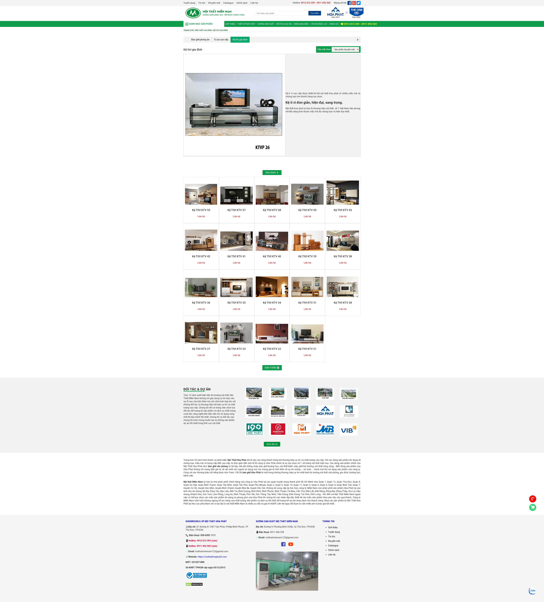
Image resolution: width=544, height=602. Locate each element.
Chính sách (241, 3)
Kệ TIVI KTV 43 (343, 210)
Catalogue (228, 3)
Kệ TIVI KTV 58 (272, 210)
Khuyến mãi (214, 3)
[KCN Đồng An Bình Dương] (301, 398)
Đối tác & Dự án (284, 24)
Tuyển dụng (189, 3)
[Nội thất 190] (254, 434)
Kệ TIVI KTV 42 (201, 256)
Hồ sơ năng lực (319, 24)
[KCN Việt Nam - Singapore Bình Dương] (325, 398)
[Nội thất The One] (325, 416)
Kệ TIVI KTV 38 (343, 256)
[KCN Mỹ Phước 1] (348, 398)
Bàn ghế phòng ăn (200, 39)
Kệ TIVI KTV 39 (307, 256)
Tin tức (201, 3)
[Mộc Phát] (301, 434)
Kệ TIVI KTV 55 (201, 210)
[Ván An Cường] (349, 416)
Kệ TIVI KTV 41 (237, 256)
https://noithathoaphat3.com (212, 556)
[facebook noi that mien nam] (283, 546)
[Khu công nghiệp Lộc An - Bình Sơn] (278, 416)
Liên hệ (254, 3)
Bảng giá (334, 24)
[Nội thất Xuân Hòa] (278, 434)
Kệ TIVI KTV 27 (201, 348)
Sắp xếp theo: (324, 49)
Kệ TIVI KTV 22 (272, 348)
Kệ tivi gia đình (220, 30)
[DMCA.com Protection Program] (194, 585)
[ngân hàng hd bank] (348, 434)
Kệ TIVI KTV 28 (343, 302)
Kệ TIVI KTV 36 (201, 302)
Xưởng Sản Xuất (265, 24)
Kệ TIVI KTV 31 (307, 302)
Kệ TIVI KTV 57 (237, 210)
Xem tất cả (272, 444)
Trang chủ (188, 30)
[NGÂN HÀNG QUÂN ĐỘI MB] (325, 434)
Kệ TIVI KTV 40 (272, 256)
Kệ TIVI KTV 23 (237, 348)
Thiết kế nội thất (246, 24)
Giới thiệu (230, 24)
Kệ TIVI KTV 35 (237, 302)
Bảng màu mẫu (301, 24)
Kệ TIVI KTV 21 (307, 348)
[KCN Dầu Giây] (301, 416)
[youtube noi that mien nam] (291, 546)
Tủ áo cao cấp (221, 39)
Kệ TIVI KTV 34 (272, 302)
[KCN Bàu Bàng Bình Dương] (254, 416)
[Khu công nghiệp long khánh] (277, 398)
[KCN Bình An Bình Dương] (254, 398)
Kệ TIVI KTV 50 (307, 210)
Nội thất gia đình (203, 30)
